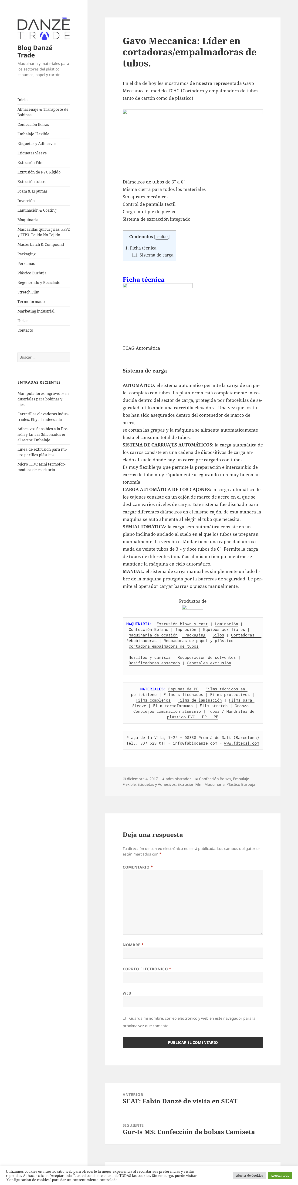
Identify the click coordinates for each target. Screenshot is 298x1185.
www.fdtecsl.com (241, 743)
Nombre (133, 944)
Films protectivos (230, 694)
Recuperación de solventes (207, 657)
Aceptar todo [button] (280, 1175)
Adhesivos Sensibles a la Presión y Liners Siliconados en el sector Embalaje (42, 434)
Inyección (26, 200)
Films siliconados (182, 694)
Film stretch (214, 705)
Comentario (138, 867)
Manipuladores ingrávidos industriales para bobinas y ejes (43, 399)
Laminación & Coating (37, 210)
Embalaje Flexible (33, 133)
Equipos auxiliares (225, 629)
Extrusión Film (30, 162)
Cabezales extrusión (209, 663)
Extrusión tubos (31, 181)
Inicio (22, 99)
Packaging (26, 253)
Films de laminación (200, 700)
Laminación (226, 624)
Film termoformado (173, 705)
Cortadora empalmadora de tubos (164, 646)
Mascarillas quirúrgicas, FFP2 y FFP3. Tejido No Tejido (43, 232)
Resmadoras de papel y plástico (199, 640)
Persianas (26, 263)
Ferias (22, 320)
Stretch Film (28, 292)
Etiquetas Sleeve (32, 153)
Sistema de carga (152, 255)
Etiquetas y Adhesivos (36, 143)
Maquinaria (27, 219)
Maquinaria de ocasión (153, 635)
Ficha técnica (140, 248)
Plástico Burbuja (32, 273)
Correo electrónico (147, 969)
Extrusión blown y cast (182, 624)
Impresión (185, 629)
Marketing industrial (35, 311)
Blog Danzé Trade (34, 51)
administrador (178, 778)
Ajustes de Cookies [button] (249, 1175)
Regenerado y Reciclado (38, 282)
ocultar (162, 236)
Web (127, 993)
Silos (218, 635)
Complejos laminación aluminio (167, 711)
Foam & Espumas (32, 191)
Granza (242, 705)
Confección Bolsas (33, 124)
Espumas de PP (183, 689)
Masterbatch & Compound (40, 244)
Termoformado (31, 301)
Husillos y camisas (151, 657)
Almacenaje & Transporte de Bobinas (42, 112)
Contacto (25, 330)
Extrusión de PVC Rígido (39, 172)
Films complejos (153, 700)
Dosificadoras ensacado (154, 663)
